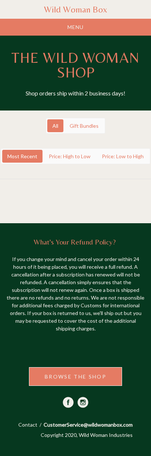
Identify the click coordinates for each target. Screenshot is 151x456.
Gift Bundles (84, 126)
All (55, 126)
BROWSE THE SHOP (75, 376)
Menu (75, 27)
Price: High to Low (70, 156)
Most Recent (22, 156)
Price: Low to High (123, 156)
